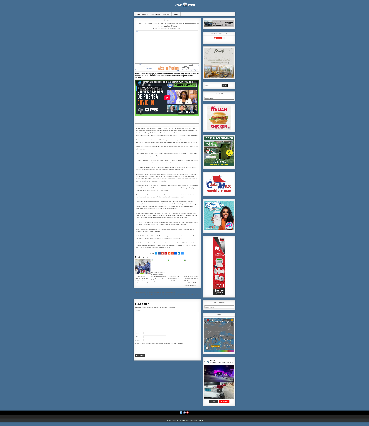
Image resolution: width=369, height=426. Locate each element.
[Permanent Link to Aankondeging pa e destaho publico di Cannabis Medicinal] (175, 266)
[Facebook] (184, 412)
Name (137, 333)
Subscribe (225, 401)
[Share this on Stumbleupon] (172, 253)
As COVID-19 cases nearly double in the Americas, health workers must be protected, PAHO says (167, 24)
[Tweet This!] (156, 253)
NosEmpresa (155, 14)
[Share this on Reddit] (169, 253)
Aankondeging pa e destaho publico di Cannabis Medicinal (173, 279)
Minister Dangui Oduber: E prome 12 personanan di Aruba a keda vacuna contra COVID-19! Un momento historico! (191, 281)
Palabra (176, 14)
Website (137, 340)
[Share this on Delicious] (182, 253)
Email (137, 336)
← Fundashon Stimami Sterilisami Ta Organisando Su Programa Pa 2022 (155, 292)
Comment (138, 310)
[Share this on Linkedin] (179, 253)
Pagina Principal (141, 14)
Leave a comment (175, 28)
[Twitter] (181, 412)
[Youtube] (187, 412)
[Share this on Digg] (175, 253)
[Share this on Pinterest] (166, 253)
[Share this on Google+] (162, 253)
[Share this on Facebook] (159, 253)
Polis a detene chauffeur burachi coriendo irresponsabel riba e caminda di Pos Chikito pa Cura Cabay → (170, 294)
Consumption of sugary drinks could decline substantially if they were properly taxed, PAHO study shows (159, 277)
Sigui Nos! (166, 14)
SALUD (167, 20)
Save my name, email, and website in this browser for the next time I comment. (160, 343)
